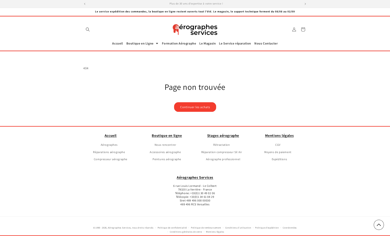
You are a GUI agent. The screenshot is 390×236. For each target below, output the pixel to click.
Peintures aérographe (167, 159)
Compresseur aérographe (110, 159)
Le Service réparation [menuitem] (235, 43)
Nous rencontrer (165, 145)
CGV (278, 145)
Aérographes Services (195, 177)
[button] (87, 29)
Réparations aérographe (109, 152)
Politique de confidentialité (172, 227)
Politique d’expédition (267, 227)
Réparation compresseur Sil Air (221, 152)
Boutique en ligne (167, 135)
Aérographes (109, 145)
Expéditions (279, 159)
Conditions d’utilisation (238, 227)
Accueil (111, 135)
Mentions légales (279, 135)
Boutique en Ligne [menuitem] (140, 43)
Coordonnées (290, 227)
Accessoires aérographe (165, 152)
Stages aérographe (223, 135)
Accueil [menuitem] (117, 43)
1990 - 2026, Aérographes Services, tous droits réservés (124, 227)
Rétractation (221, 145)
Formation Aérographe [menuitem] (179, 43)
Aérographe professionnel (223, 159)
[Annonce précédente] (84, 4)
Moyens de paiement (277, 152)
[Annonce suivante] (305, 4)
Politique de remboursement (206, 227)
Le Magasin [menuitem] (207, 43)
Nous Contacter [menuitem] (266, 43)
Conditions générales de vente (186, 231)
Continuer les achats (195, 107)
